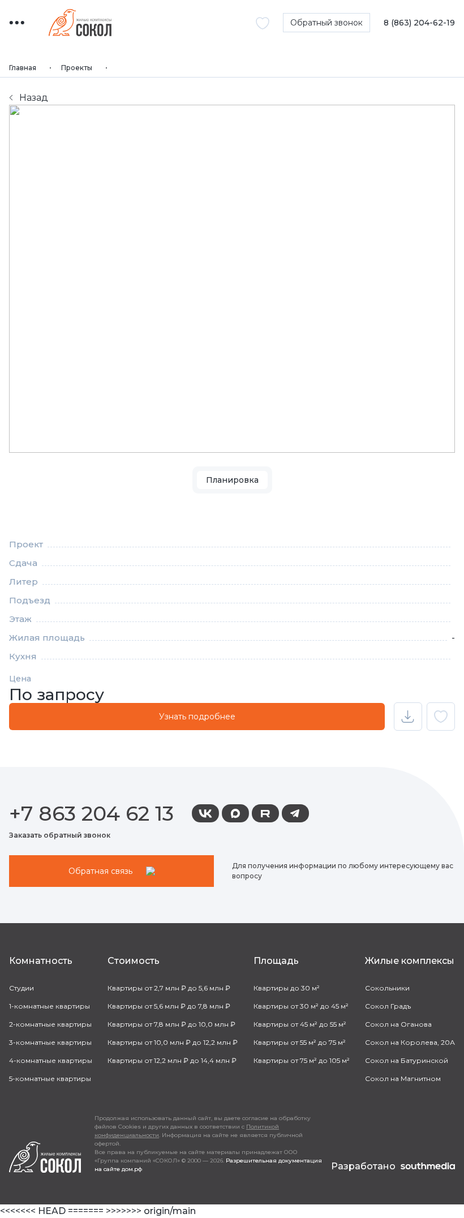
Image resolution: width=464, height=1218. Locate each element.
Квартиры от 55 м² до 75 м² (300, 1042)
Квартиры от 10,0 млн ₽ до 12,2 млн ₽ (173, 1042)
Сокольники (387, 988)
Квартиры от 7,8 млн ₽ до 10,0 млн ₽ (171, 1024)
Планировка (232, 480)
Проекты (76, 67)
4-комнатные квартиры (50, 1060)
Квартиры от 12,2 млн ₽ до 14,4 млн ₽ (172, 1060)
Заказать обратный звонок (59, 835)
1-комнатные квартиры (49, 1006)
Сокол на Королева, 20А (410, 1042)
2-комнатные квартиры (50, 1024)
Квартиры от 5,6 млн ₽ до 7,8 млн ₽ (169, 1006)
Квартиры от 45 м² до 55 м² (300, 1024)
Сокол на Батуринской (406, 1060)
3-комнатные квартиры (50, 1042)
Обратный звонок (326, 23)
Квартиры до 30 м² (287, 988)
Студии (21, 988)
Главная (22, 67)
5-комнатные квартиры (50, 1078)
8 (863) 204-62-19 (419, 23)
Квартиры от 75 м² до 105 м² (302, 1060)
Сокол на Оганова (398, 1024)
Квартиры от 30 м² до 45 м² (301, 1006)
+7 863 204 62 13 (91, 813)
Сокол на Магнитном (403, 1078)
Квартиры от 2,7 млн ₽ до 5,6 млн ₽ (169, 988)
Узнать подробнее (197, 716)
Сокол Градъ (388, 1006)
